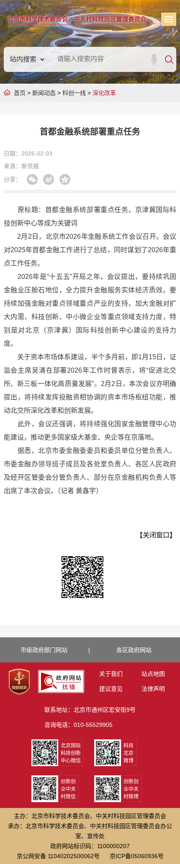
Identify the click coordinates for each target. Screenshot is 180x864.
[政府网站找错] (61, 681)
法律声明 (153, 688)
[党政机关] (19, 681)
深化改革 (104, 92)
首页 (20, 92)
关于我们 (111, 673)
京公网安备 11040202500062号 (58, 856)
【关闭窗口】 (156, 535)
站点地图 (153, 673)
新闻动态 (44, 92)
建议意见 (111, 688)
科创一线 (74, 92)
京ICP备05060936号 (137, 856)
